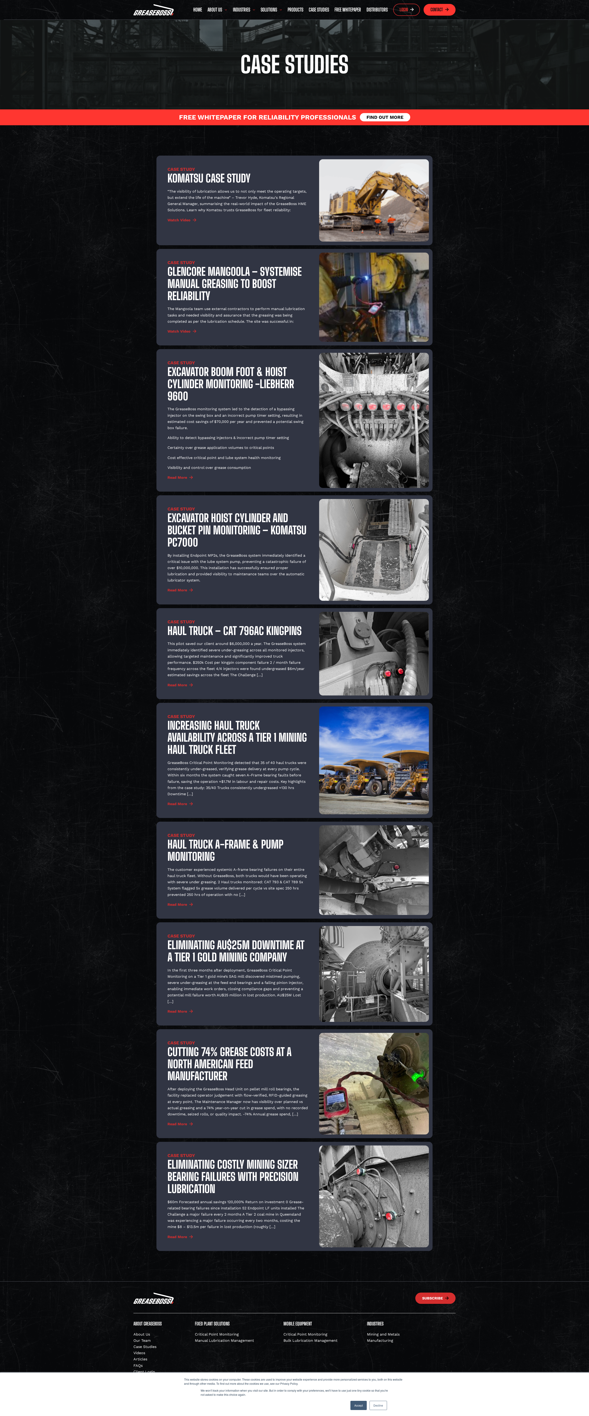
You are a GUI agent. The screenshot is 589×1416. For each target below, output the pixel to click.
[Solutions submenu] (281, 10)
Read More (177, 477)
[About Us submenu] (226, 10)
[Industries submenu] (254, 10)
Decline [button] (378, 1405)
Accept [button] (358, 1405)
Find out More (385, 117)
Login (404, 9)
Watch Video (179, 220)
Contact (436, 9)
